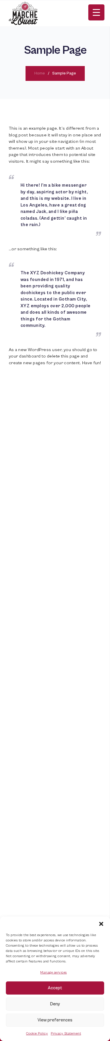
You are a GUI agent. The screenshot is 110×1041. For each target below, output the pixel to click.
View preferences (55, 1020)
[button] (101, 924)
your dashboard (25, 356)
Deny (55, 1004)
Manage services (53, 972)
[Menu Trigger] (96, 12)
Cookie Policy (37, 1033)
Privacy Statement (66, 1033)
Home (39, 73)
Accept (55, 988)
